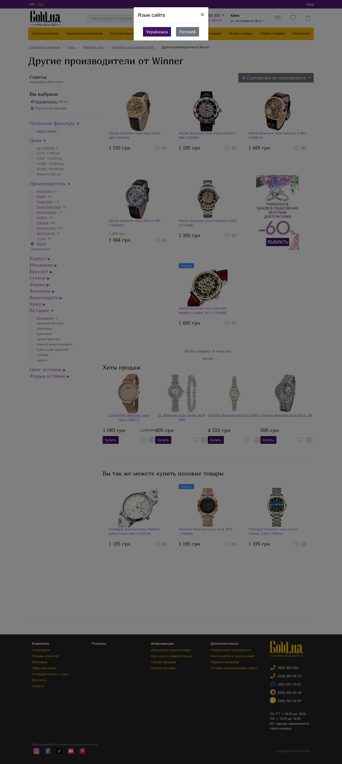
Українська (157, 31)
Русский (187, 31)
